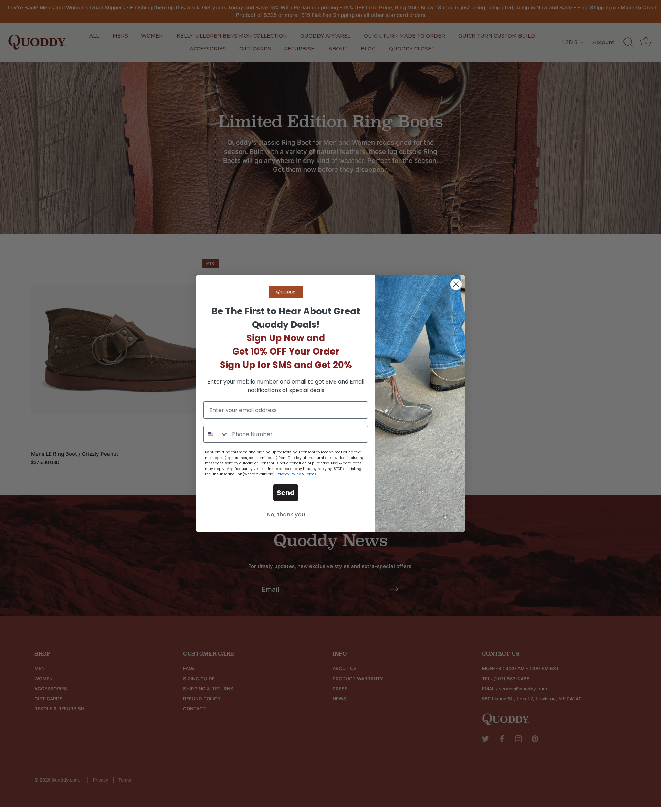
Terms (310, 474)
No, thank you (286, 514)
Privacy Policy (288, 474)
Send (286, 492)
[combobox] (216, 434)
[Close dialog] (456, 284)
